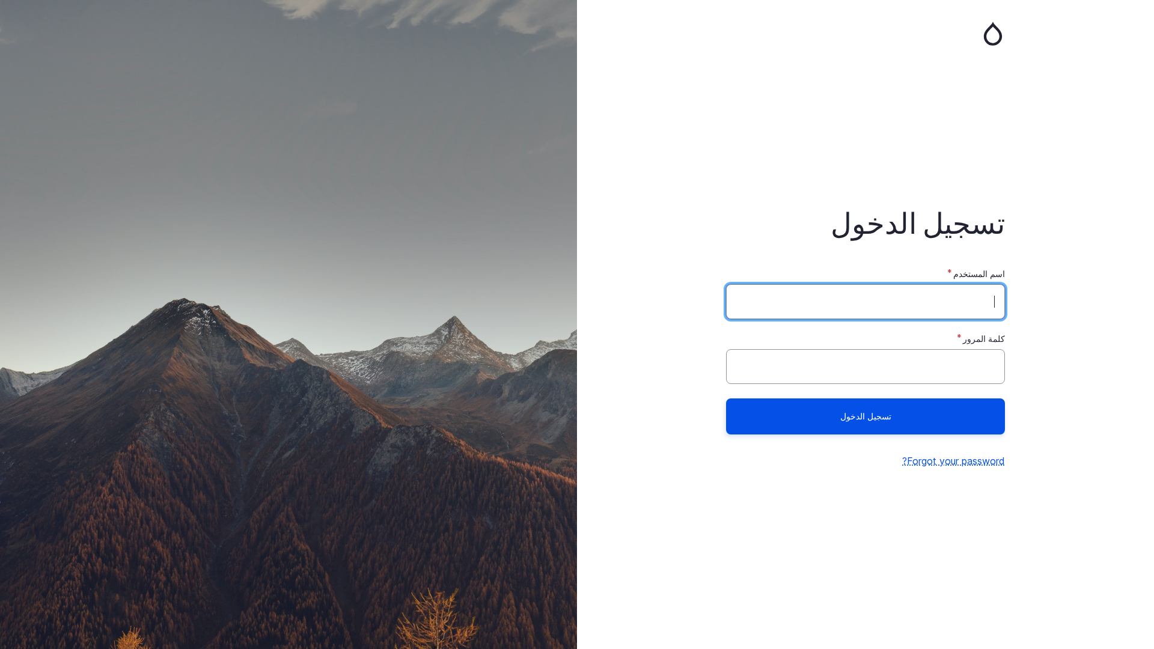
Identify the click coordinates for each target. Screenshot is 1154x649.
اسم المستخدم (979, 274)
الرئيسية (865, 34)
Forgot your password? (953, 461)
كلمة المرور (984, 339)
